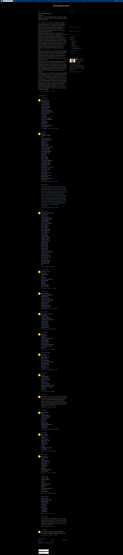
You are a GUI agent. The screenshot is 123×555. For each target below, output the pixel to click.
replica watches (54, 194)
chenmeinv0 (43, 269)
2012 (72, 39)
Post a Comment (41, 538)
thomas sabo (44, 189)
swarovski (47, 191)
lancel (51, 201)
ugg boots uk (47, 194)
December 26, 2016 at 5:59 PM (49, 308)
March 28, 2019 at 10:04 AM (48, 493)
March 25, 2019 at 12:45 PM (48, 472)
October (74, 41)
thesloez (43, 529)
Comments (43, 552)
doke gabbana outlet (54, 198)
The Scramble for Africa (76, 48)
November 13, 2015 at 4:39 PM (49, 128)
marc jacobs (50, 202)
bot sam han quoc (53, 402)
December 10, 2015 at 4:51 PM (49, 181)
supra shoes (56, 186)
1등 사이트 (64, 523)
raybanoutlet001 (44, 352)
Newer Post (40, 540)
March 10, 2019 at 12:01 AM (48, 451)
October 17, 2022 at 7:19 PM (49, 535)
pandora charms (51, 188)
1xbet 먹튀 (49, 523)
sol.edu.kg (55, 523)
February (74, 50)
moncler (51, 186)
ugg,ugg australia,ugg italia (59, 202)
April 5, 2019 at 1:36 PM (48, 513)
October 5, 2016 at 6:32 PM (49, 288)
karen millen (43, 204)
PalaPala (43, 454)
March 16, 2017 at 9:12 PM (48, 329)
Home (53, 540)
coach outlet (55, 201)
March (73, 44)
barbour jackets (62, 192)
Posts (42, 550)
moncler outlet (46, 201)
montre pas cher (44, 202)
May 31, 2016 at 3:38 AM (47, 266)
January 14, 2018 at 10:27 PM (49, 369)
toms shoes (64, 201)
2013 (72, 37)
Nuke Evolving (75, 46)
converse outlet (53, 191)
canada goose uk (63, 195)
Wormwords (61, 6)
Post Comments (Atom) (49, 542)
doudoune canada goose (54, 192)
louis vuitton (46, 198)
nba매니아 (55, 520)
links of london (56, 189)
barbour (46, 192)
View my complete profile (75, 71)
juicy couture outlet (61, 191)
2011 (72, 52)
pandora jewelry (63, 186)
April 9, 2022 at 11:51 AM (48, 526)
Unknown (43, 98)
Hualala (42, 410)
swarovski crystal (62, 188)
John (42, 131)
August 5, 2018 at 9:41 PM (48, 407)
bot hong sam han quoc (55, 404)
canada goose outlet (45, 186)
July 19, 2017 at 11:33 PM (48, 349)
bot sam (43, 396)
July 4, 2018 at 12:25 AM (48, 391)
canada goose (44, 188)
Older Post (65, 540)
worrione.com (61, 521)
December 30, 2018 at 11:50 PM (50, 429)
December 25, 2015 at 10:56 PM (50, 207)
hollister (59, 201)
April (73, 42)
